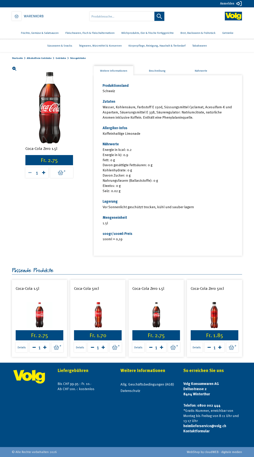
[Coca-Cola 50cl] (98, 315)
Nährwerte (201, 70)
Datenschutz (130, 390)
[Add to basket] (61, 172)
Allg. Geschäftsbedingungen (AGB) (147, 384)
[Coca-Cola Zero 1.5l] (156, 315)
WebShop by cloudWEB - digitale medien (214, 452)
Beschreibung (157, 70)
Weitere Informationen (113, 70)
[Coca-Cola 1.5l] (39, 315)
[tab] (113, 70)
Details (21, 347)
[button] (14, 68)
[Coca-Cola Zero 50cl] (214, 315)
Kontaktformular (196, 431)
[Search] (159, 16)
